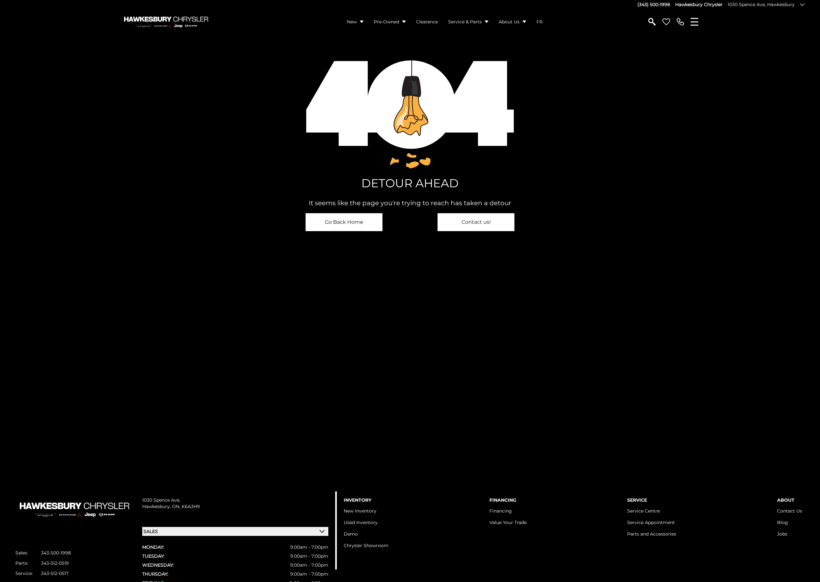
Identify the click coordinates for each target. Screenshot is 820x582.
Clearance (427, 22)
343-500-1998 (56, 553)
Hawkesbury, (157, 506)
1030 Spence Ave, (161, 500)
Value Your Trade (508, 522)
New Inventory (360, 511)
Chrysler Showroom (366, 545)
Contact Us (789, 511)
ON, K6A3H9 (186, 506)
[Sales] (680, 22)
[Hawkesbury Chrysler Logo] (166, 21)
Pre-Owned (386, 22)
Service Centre (643, 511)
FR (540, 22)
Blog (782, 522)
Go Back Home (344, 222)
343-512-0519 (55, 563)
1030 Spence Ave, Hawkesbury (761, 4)
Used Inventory (361, 522)
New (352, 22)
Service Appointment (651, 522)
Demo (351, 534)
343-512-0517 (55, 573)
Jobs (782, 534)
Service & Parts (465, 22)
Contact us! (476, 222)
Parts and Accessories (651, 534)
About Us (509, 22)
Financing (500, 511)
